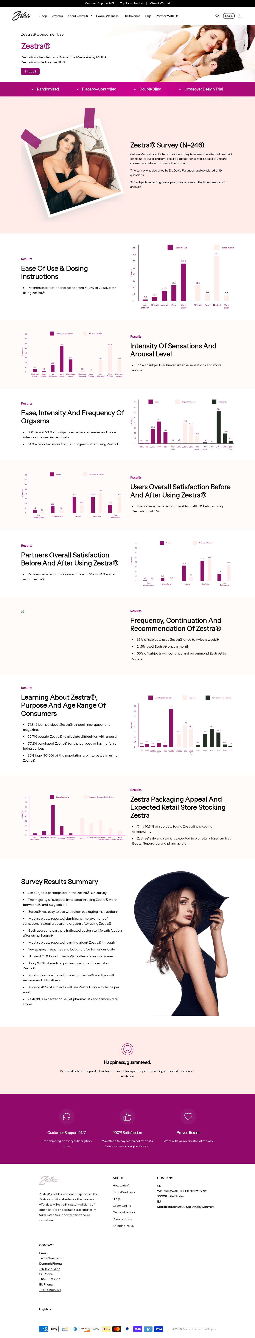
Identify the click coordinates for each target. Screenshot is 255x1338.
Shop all (30, 71)
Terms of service (124, 1212)
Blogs (117, 1199)
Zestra (186, 1329)
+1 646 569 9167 (49, 1279)
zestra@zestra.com (51, 1258)
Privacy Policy (122, 1219)
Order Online (122, 1205)
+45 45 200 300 (49, 1269)
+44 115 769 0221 (50, 1289)
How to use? (121, 1185)
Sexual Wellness (124, 1192)
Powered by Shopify (203, 1329)
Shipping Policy (123, 1226)
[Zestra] (21, 16)
